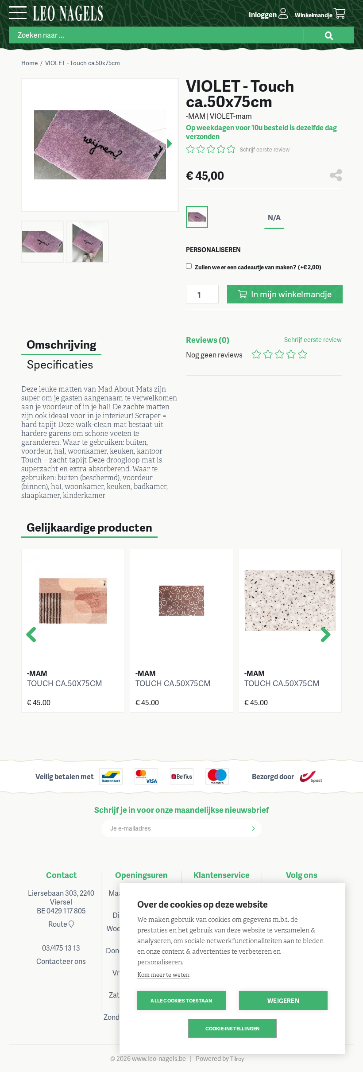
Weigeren (283, 1000)
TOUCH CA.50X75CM (64, 683)
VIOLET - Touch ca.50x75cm (82, 62)
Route (58, 924)
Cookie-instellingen (232, 1028)
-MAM (37, 673)
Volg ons (301, 874)
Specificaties (60, 364)
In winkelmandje (290, 294)
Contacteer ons (61, 961)
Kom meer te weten (163, 975)
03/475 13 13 (61, 948)
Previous (40, 638)
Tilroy (237, 1059)
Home (29, 62)
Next (162, 140)
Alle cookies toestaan (181, 1000)
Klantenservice (221, 874)
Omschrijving (61, 344)
